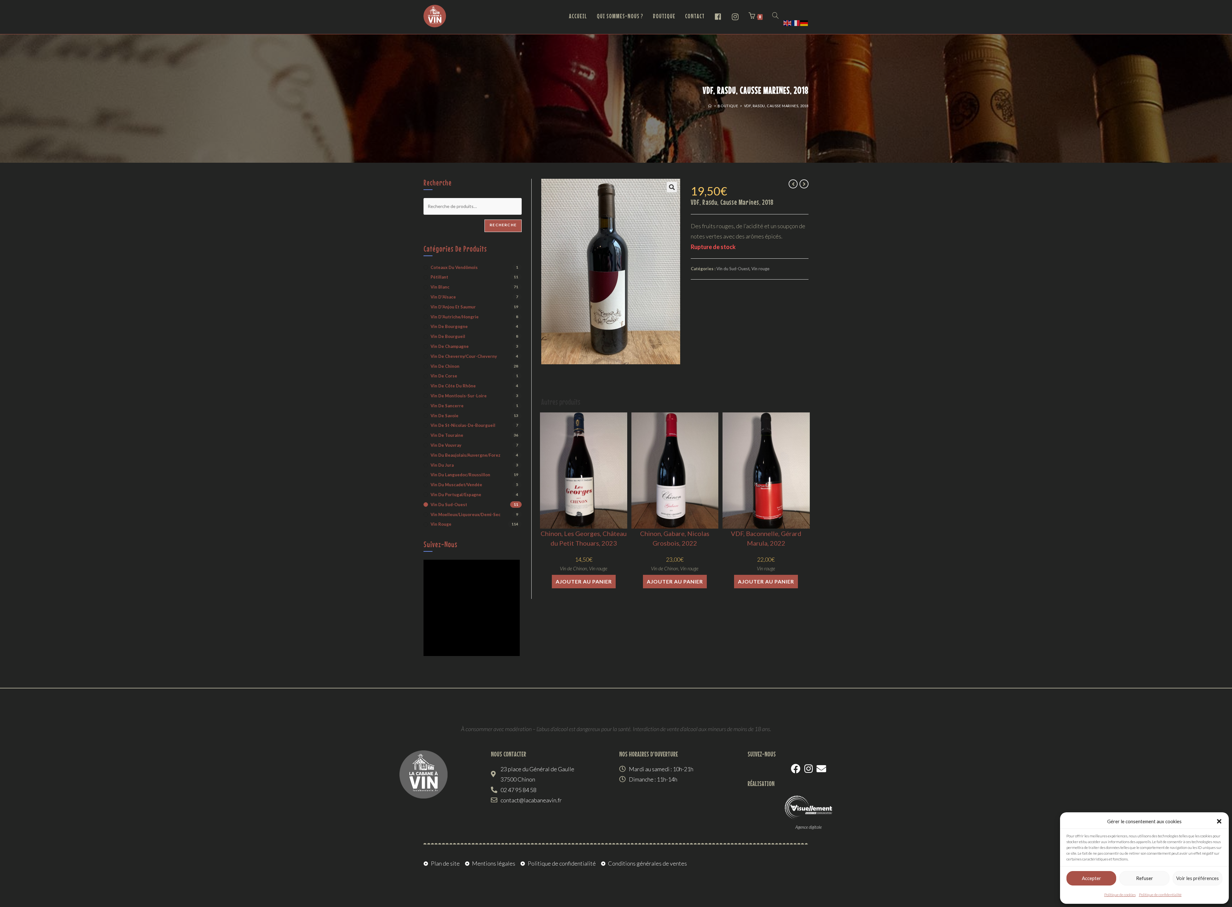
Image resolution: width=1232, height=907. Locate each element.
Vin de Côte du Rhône (453, 385)
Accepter (1091, 878)
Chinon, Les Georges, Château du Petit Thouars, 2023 (584, 538)
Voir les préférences (1197, 878)
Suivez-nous (441, 544)
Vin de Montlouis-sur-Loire (459, 395)
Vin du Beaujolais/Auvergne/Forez (466, 455)
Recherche (503, 224)
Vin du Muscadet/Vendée (456, 484)
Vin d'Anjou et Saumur (453, 306)
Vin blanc (440, 286)
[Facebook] (795, 768)
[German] (804, 22)
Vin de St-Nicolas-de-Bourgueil (463, 425)
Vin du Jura (442, 465)
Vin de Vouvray (446, 445)
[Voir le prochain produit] (804, 183)
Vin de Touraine (447, 435)
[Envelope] (821, 768)
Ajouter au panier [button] (584, 581)
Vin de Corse (444, 375)
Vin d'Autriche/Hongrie (455, 316)
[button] (1219, 821)
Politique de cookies (1120, 894)
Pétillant (439, 277)
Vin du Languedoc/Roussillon (460, 474)
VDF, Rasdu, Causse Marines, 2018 (776, 106)
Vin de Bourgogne (449, 326)
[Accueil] (710, 106)
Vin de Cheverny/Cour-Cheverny (464, 356)
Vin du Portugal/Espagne (456, 494)
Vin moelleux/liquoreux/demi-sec (466, 514)
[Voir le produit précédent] (793, 183)
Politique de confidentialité (1160, 894)
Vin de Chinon (573, 568)
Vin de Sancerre (447, 405)
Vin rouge (760, 268)
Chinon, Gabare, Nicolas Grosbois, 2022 (674, 538)
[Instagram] (808, 768)
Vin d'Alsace (443, 296)
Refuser (1144, 878)
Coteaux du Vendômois (454, 267)
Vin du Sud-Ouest (732, 268)
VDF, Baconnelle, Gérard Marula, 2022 (766, 538)
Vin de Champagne (450, 346)
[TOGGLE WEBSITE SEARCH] (775, 16)
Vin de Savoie (444, 415)
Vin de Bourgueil (448, 336)
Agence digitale (808, 827)
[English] (787, 22)
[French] (796, 22)
